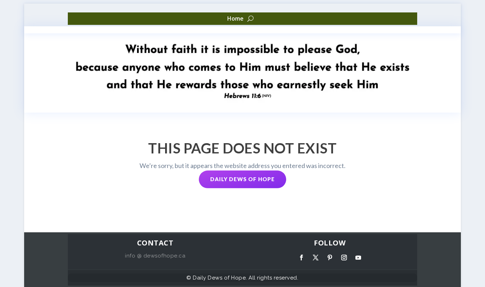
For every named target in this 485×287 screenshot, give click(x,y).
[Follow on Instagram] (344, 257)
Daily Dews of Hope (242, 179)
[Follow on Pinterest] (330, 257)
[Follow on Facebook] (301, 257)
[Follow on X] (315, 257)
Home (235, 18)
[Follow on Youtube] (358, 257)
